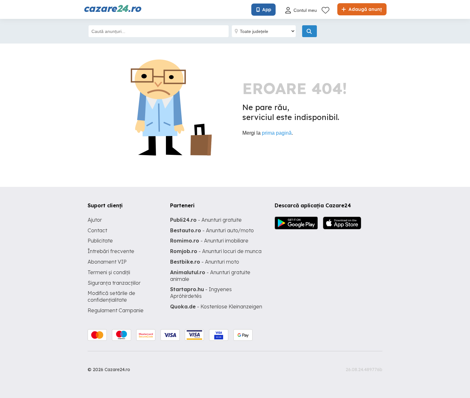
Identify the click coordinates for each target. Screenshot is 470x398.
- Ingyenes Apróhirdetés (201, 292)
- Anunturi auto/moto (212, 230)
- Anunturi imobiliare (209, 240)
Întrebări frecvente (111, 251)
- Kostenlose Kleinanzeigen (216, 306)
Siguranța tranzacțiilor (114, 283)
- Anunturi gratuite (206, 220)
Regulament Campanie (116, 310)
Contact (97, 230)
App (266, 9)
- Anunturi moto (204, 262)
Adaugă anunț (364, 9)
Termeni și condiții (109, 272)
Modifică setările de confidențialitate (111, 296)
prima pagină (277, 133)
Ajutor (95, 220)
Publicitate (100, 240)
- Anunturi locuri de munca (216, 251)
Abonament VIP (107, 262)
